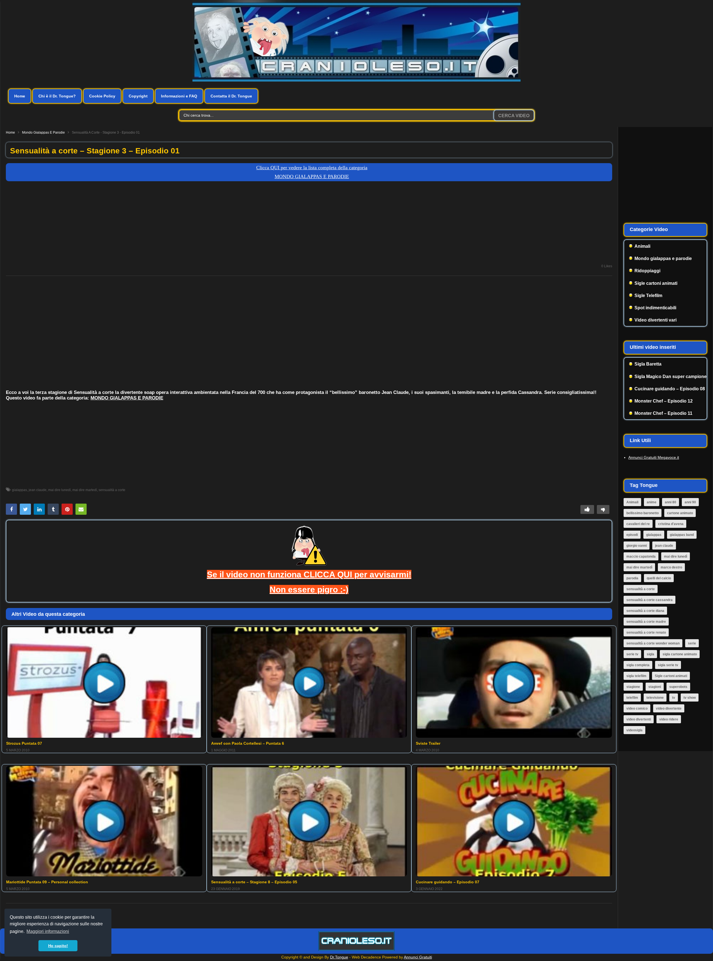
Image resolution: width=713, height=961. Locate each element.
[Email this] (81, 509)
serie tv (632, 654)
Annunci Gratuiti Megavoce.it (653, 457)
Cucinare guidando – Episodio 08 (669, 388)
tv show (689, 698)
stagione (633, 687)
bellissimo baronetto (642, 513)
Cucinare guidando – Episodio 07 (447, 882)
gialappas (19, 490)
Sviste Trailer (428, 743)
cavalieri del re (638, 524)
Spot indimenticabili (655, 307)
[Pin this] (67, 509)
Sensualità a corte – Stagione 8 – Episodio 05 (254, 882)
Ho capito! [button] (58, 945)
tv (673, 698)
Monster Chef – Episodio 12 (663, 401)
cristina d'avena (670, 524)
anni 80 (670, 502)
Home (19, 96)
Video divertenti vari (655, 320)
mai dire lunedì (59, 490)
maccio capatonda (641, 556)
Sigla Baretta (647, 364)
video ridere (668, 719)
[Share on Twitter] (25, 509)
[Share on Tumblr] (53, 509)
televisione (655, 698)
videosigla (634, 730)
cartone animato (680, 513)
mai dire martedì (84, 490)
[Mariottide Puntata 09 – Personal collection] (104, 821)
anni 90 (690, 502)
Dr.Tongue (339, 957)
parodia (632, 578)
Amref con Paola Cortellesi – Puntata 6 (247, 743)
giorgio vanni (636, 546)
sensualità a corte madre (646, 622)
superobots (678, 687)
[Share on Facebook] (11, 509)
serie (692, 643)
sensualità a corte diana (645, 611)
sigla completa (637, 665)
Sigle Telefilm (648, 295)
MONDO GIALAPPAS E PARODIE (127, 398)
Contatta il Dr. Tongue (231, 96)
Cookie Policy (102, 96)
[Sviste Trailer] (514, 682)
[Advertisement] (309, 226)
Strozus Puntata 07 (24, 743)
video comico (637, 708)
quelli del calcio (659, 578)
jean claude (38, 490)
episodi (632, 535)
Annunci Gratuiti (418, 957)
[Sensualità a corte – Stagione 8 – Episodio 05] (309, 821)
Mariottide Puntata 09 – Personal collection (47, 882)
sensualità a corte (112, 490)
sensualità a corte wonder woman (653, 643)
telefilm (632, 698)
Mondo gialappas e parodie (43, 132)
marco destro (671, 567)
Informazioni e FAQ (179, 96)
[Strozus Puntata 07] (104, 682)
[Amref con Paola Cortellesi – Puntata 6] (309, 682)
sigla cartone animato (680, 654)
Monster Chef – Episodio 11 (663, 413)
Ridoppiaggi (647, 270)
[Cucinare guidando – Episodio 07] (514, 821)
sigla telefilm (636, 676)
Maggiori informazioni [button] (47, 931)
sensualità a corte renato (646, 632)
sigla (650, 654)
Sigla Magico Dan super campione (670, 376)
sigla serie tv (668, 665)
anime (651, 502)
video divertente (669, 708)
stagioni (654, 687)
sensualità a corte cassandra (649, 600)
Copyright (138, 96)
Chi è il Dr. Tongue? (57, 96)
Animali (642, 246)
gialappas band (682, 535)
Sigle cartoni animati (655, 283)
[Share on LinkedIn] (39, 509)
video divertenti (638, 719)
